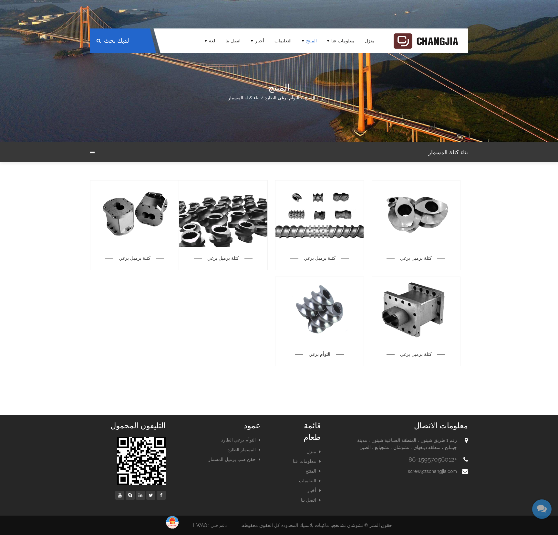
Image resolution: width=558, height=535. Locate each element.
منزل (370, 40)
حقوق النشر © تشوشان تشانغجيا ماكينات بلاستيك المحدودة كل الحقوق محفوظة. (316, 525)
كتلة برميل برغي (416, 258)
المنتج (311, 40)
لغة (212, 40)
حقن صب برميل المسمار (232, 459)
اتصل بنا (233, 40)
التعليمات (283, 40)
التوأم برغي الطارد (282, 97)
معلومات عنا (343, 40)
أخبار (259, 40)
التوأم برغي (319, 354)
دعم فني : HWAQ (210, 525)
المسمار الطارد (242, 449)
